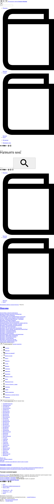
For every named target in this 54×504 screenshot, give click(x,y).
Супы (6, 363)
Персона (4, 308)
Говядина (7, 371)
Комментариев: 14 (30, 469)
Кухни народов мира (8, 400)
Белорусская (6, 411)
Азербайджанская (7, 403)
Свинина (7, 368)
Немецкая (5, 433)
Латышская (6, 430)
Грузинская (6, 420)
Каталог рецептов (8, 344)
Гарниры (7, 387)
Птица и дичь (8, 376)
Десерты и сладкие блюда (12, 394)
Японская (5, 455)
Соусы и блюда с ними (11, 384)
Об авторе (5, 140)
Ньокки (7, 366)
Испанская (6, 424)
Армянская (6, 409)
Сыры (6, 389)
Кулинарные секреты (5, 469)
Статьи (5, 72)
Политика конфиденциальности (11, 486)
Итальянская (6, 425)
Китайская (6, 427)
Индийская (6, 423)
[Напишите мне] (10, 157)
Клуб (4, 137)
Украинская (6, 445)
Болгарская (6, 414)
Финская (5, 446)
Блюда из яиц (8, 355)
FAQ (4, 484)
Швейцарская (6, 453)
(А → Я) (10, 490)
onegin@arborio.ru (31, 497)
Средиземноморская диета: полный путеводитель (22, 467)
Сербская (5, 439)
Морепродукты (9, 381)
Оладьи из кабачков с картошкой (8, 477)
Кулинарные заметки (17, 1)
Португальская (7, 436)
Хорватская (6, 449)
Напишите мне (7, 143)
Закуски (7, 350)
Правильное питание (5, 467)
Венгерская (6, 415)
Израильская (6, 421)
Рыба (6, 379)
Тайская (5, 440)
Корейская (5, 428)
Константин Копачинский (11, 499)
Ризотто (7, 361)
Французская (6, 448)
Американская (7, 405)
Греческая (5, 418)
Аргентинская (6, 408)
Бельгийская (6, 412)
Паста (6, 358)
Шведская (5, 452)
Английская (6, 406)
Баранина (7, 374)
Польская (5, 434)
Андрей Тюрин (9, 500)
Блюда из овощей (9, 353)
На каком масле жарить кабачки (18, 469)
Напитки (7, 397)
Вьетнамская (6, 417)
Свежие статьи (5, 465)
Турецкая (5, 442)
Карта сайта (6, 487)
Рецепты (5, 8)
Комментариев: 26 (39, 467)
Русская (5, 437)
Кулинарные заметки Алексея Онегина (9, 304)
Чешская (5, 451)
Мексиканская (7, 431)
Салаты (7, 348)
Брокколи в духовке (4, 474)
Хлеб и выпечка (9, 392)
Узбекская (5, 443)
